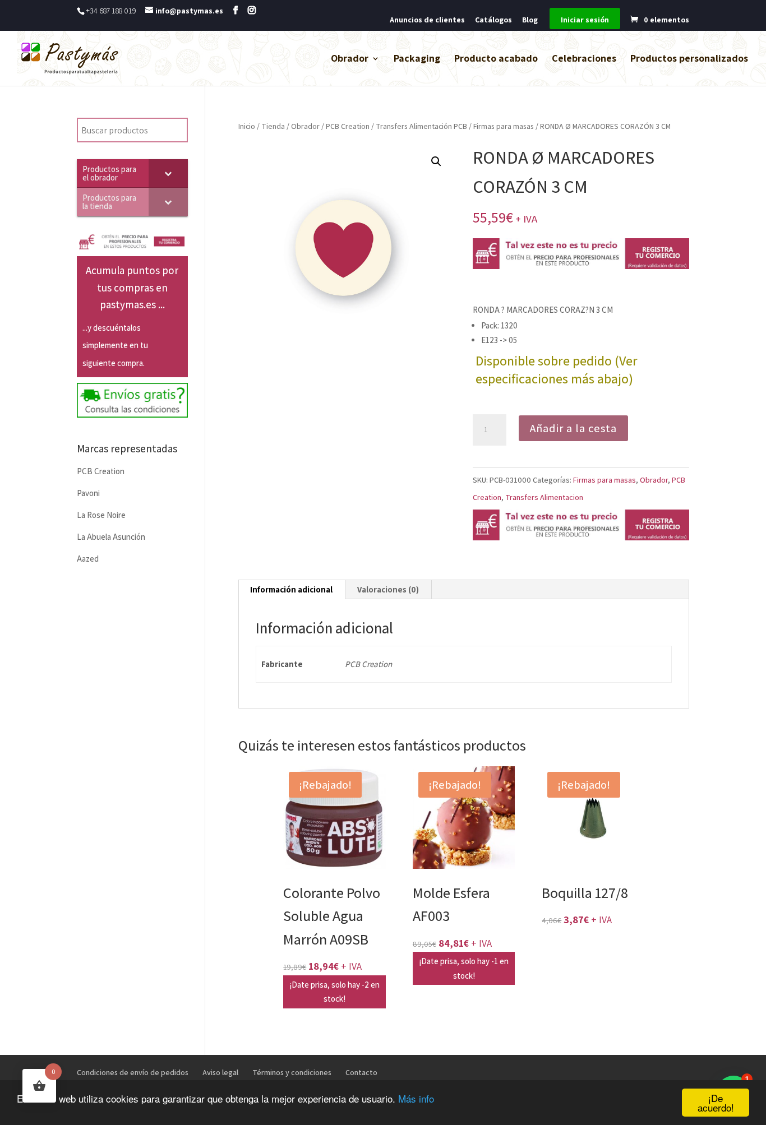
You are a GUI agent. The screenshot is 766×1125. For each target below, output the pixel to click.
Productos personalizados (689, 59)
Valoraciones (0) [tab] (388, 589)
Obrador (349, 59)
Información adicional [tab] (291, 589)
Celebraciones (584, 59)
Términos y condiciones (291, 1072)
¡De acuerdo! (716, 1102)
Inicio (246, 126)
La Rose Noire (101, 515)
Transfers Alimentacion (544, 497)
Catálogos (493, 20)
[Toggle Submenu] (168, 173)
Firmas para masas (503, 126)
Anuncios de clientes (427, 20)
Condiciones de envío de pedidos (132, 1072)
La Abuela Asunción (111, 536)
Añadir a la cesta (573, 428)
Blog (530, 20)
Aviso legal (220, 1072)
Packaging (417, 59)
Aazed (88, 558)
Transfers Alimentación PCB (421, 126)
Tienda (273, 126)
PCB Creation (348, 126)
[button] (436, 161)
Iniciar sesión (585, 20)
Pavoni (88, 493)
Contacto (361, 1072)
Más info (416, 1098)
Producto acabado (496, 59)
